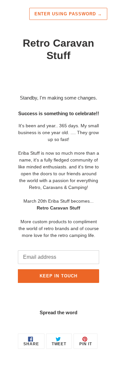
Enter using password (68, 13)
